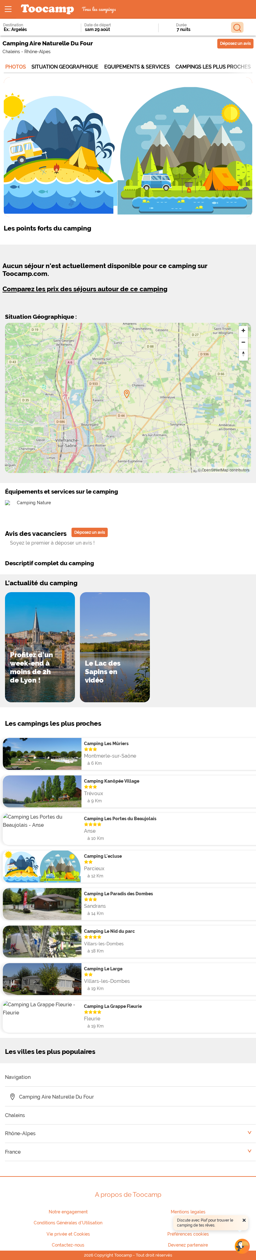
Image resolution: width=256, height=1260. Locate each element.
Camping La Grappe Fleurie (113, 1006)
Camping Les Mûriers (106, 743)
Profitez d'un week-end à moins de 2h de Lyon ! (31, 667)
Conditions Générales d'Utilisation (68, 1222)
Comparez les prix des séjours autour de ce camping (84, 289)
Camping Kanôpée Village (111, 781)
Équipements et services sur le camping (61, 491)
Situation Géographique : (41, 316)
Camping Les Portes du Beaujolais (120, 818)
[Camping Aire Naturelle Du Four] (127, 394)
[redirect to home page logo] (47, 9)
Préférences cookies (188, 1234)
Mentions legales (188, 1211)
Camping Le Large (103, 968)
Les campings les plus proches (53, 723)
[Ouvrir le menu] (8, 9)
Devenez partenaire (188, 1244)
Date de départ (97, 25)
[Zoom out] (243, 342)
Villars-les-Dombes (104, 943)
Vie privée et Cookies (68, 1234)
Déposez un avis (235, 43)
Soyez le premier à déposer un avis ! (52, 543)
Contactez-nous (68, 1244)
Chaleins (11, 51)
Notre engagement (68, 1211)
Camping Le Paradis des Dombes (118, 893)
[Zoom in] (243, 330)
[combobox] (33, 29)
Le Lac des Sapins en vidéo (103, 671)
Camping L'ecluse (103, 856)
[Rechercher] (237, 27)
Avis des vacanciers (35, 533)
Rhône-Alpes (37, 51)
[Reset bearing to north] (243, 353)
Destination (13, 25)
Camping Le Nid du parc (109, 931)
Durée (181, 25)
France (13, 1152)
